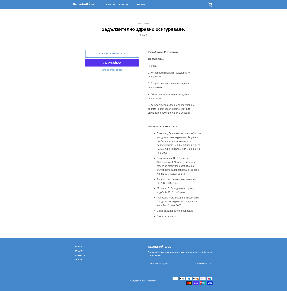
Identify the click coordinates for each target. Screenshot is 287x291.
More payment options (112, 69)
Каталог (124, 4)
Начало (110, 4)
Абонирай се (201, 264)
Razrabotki (151, 280)
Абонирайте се (159, 246)
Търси (78, 259)
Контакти (139, 4)
